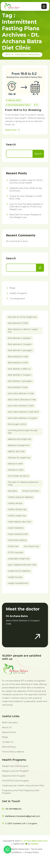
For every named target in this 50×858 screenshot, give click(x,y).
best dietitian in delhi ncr (19, 369)
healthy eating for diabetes (20, 497)
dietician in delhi (15, 463)
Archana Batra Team (20, 105)
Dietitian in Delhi (15, 470)
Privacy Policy (32, 852)
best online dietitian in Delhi (21, 405)
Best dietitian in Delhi (18, 362)
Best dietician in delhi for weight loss (23, 330)
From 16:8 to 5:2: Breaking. (23, 110)
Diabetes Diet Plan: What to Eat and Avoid (25, 189)
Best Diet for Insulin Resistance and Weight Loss (25, 216)
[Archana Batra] (12, 6)
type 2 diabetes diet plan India (22, 565)
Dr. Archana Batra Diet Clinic (34, 841)
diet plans (12, 491)
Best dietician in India (18, 356)
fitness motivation (30, 491)
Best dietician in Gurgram (20, 344)
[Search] (40, 268)
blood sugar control (17, 424)
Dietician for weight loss (19, 457)
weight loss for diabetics (19, 571)
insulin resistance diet (18, 534)
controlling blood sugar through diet (22, 431)
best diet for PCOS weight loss (22, 317)
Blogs (12, 288)
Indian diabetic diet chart (19, 521)
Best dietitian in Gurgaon (19, 375)
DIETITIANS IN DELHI (18, 476)
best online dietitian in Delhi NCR (23, 412)
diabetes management (19, 445)
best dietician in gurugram (20, 350)
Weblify (34, 844)
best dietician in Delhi (18, 323)
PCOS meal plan (15, 552)
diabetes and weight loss (19, 439)
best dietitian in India (17, 387)
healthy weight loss (17, 515)
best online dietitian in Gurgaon (22, 418)
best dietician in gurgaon (19, 338)
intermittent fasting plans (27, 54)
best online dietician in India (21, 393)
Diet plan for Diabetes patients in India (23, 483)
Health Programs (18, 293)
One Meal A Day (31, 546)
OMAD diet (13, 546)
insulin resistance (16, 528)
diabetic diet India (16, 451)
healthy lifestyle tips (17, 509)
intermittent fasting (17, 540)
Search (11, 144)
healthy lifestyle (15, 503)
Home (8, 54)
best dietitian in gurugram (20, 381)
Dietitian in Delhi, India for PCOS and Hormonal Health (25, 181)
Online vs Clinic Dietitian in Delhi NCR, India (25, 197)
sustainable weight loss (18, 558)
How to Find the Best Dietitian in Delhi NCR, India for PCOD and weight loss (26, 207)
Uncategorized (17, 298)
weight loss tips (15, 577)
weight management (18, 583)
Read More (11, 130)
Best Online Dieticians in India (22, 399)
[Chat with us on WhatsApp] (7, 849)
